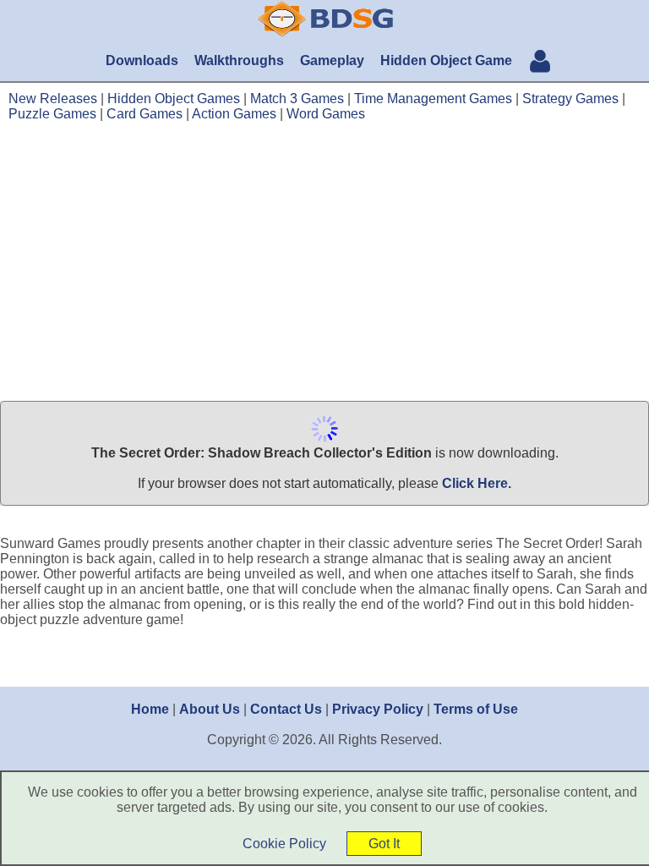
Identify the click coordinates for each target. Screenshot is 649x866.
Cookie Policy (284, 843)
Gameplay (332, 60)
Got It (384, 843)
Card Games (144, 114)
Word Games (325, 114)
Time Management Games (433, 98)
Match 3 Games (297, 98)
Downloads (142, 60)
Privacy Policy (377, 709)
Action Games (234, 114)
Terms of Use (476, 709)
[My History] (540, 63)
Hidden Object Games (173, 98)
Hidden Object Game (446, 60)
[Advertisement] (324, 262)
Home (150, 709)
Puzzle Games (52, 114)
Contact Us (286, 709)
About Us (209, 709)
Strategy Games (570, 98)
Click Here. (476, 483)
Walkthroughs (239, 60)
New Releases (52, 98)
